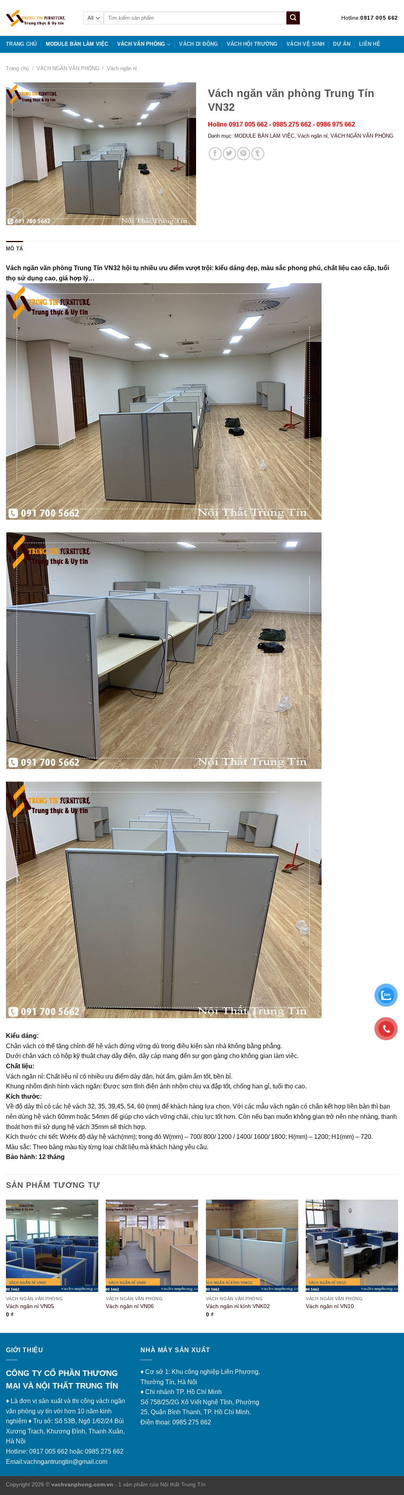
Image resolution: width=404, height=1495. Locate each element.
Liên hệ (369, 44)
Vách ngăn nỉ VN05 (30, 1306)
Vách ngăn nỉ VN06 (130, 1306)
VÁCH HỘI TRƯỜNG (252, 44)
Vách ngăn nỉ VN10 (330, 1306)
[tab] (14, 249)
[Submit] (293, 18)
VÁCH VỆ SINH (305, 44)
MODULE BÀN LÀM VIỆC (77, 44)
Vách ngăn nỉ (122, 68)
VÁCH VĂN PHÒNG (141, 44)
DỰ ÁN (341, 44)
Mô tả (14, 249)
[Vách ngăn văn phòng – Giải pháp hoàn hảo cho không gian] (38, 18)
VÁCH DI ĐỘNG (198, 44)
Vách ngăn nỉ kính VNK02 (238, 1306)
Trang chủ (21, 44)
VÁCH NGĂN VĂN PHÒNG (68, 68)
